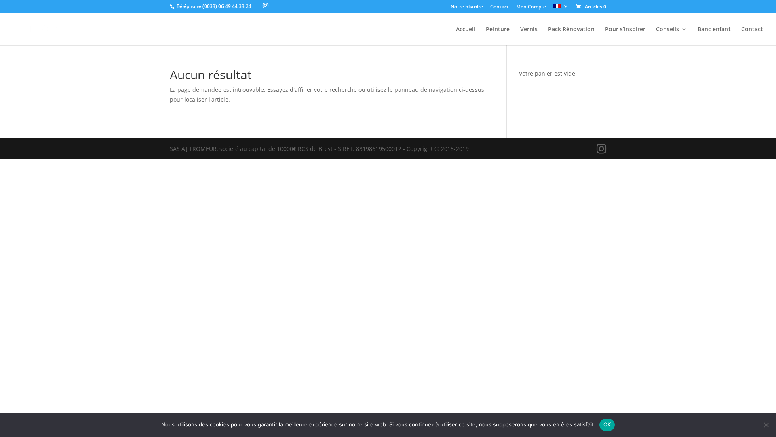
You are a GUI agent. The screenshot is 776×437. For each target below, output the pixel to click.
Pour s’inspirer (625, 29)
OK (607, 424)
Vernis (529, 29)
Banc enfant (714, 29)
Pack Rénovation (571, 29)
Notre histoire (467, 7)
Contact (499, 7)
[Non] (766, 425)
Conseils (667, 29)
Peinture (498, 29)
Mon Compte (531, 7)
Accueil (465, 29)
